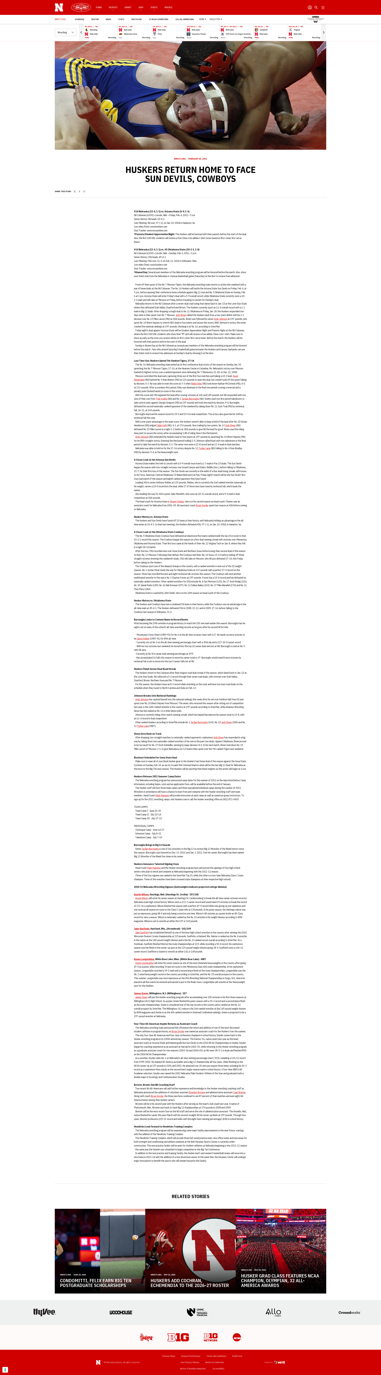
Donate (128, 7)
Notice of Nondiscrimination (193, 1368)
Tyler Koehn (161, 398)
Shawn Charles (177, 501)
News (108, 19)
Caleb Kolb (161, 425)
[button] (81, 32)
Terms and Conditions (216, 1356)
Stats (121, 19)
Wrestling (180, 158)
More (201, 19)
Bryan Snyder (202, 505)
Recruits (113, 7)
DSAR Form (237, 1356)
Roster (95, 19)
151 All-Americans (184, 19)
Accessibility (218, 1368)
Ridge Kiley (196, 383)
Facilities (215, 19)
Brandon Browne (197, 1092)
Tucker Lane (204, 448)
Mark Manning (162, 795)
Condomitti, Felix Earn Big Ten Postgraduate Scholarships (95, 1282)
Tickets (153, 7)
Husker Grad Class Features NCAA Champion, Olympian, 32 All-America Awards (280, 1280)
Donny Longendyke (144, 959)
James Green (141, 993)
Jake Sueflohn (141, 928)
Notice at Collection (214, 1362)
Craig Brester (239, 1092)
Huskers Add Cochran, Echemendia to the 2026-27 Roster (190, 1282)
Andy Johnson (220, 318)
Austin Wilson (141, 894)
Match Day (137, 19)
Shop (141, 7)
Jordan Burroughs (190, 398)
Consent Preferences (190, 1356)
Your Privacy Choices (190, 1362)
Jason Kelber (143, 638)
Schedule (79, 19)
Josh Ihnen (181, 315)
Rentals (168, 7)
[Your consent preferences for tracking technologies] (5, 1370)
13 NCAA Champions (158, 19)
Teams (99, 7)
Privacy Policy (168, 1356)
